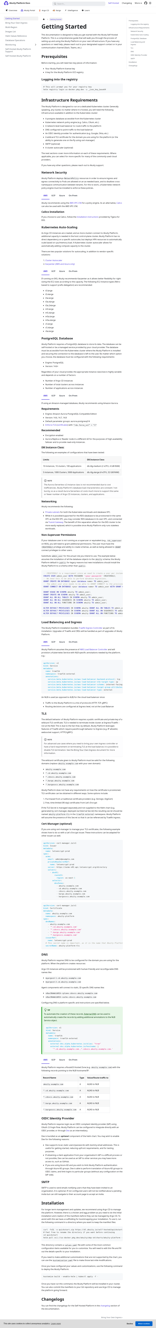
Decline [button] (130, 1324)
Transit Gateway (55, 522)
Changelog (127, 3)
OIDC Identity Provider (139, 55)
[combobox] (78, 4)
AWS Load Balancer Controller (93, 649)
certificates (62, 425)
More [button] (137, 3)
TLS (132, 48)
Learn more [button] (56, 1324)
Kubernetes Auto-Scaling (140, 35)
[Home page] (43, 19)
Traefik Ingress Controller (90, 628)
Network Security (137, 31)
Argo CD (45, 10)
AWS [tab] (45, 195)
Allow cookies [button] (144, 1324)
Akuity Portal (29, 10)
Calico (119, 203)
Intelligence (73, 10)
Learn (87, 10)
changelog (105, 1305)
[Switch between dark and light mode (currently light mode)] (150, 3)
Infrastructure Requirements (139, 28)
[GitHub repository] (145, 3)
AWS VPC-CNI (76, 203)
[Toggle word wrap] (115, 573)
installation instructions (88, 217)
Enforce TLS (50, 425)
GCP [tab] (53, 195)
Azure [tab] (62, 195)
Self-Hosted (113, 3)
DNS (132, 51)
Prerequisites (133, 21)
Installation (133, 62)
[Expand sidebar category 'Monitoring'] (35, 45)
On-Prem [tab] (73, 195)
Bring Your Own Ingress (85, 750)
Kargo (58, 10)
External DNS (90, 1014)
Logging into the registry (140, 24)
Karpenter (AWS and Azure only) (60, 264)
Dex (68, 1130)
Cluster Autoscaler (53, 260)
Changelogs (133, 65)
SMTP (133, 58)
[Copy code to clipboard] (120, 87)
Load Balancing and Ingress (138, 43)
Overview (13, 10)
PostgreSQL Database (138, 38)
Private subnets (52, 512)
